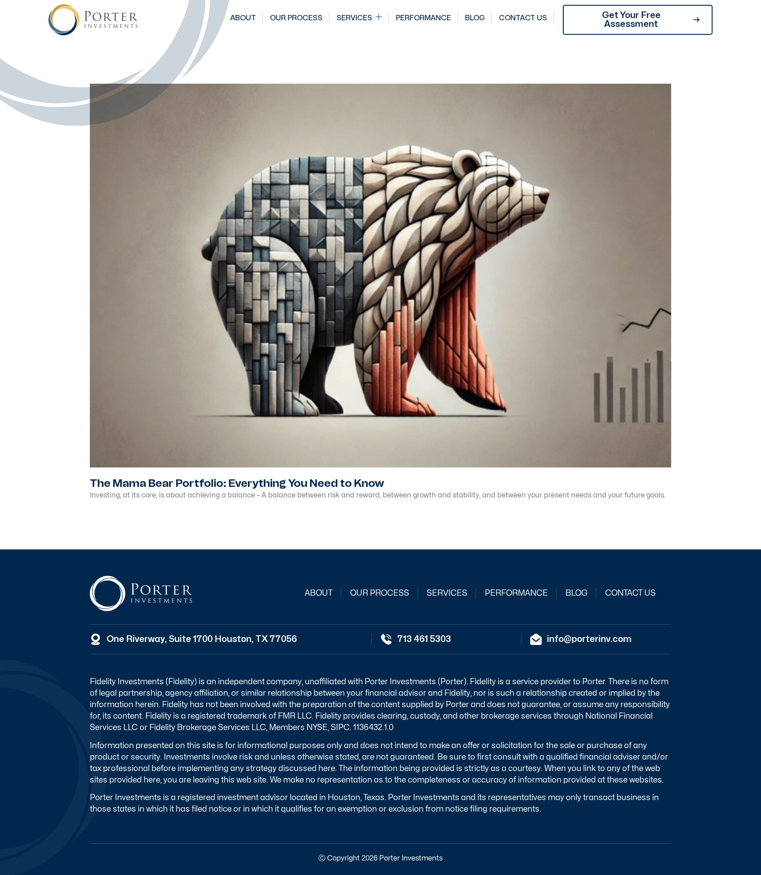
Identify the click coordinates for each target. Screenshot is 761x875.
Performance (423, 18)
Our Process (296, 18)
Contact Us (523, 18)
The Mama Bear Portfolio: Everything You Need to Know (237, 482)
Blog (475, 18)
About (243, 18)
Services (354, 18)
